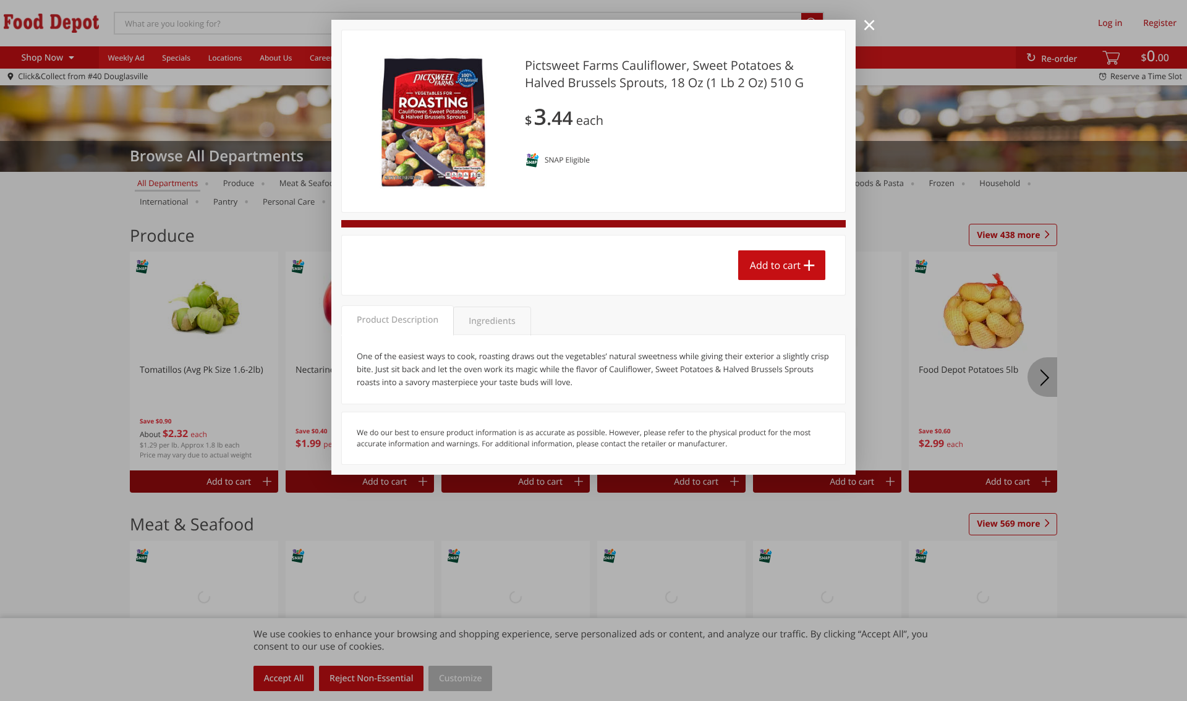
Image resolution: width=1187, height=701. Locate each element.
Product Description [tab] (397, 320)
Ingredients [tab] (492, 321)
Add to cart (775, 265)
